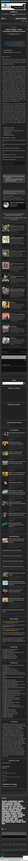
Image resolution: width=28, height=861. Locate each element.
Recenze (3, 815)
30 (24, 849)
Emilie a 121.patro (13, 302)
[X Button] (16, 18)
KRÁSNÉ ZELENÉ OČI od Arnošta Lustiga (17, 226)
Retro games (14, 816)
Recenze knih (14, 27)
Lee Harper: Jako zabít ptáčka (13, 699)
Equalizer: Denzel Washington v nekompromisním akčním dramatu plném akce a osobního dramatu (13, 729)
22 (20, 847)
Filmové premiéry (17, 804)
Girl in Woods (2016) (12, 686)
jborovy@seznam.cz (12, 786)
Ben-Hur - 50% (11, 668)
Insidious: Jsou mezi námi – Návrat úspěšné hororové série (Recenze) (16, 524)
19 (10, 847)
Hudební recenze (16, 808)
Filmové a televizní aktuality (7, 804)
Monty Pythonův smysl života (16, 482)
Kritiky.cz (14, 12)
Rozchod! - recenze (12, 655)
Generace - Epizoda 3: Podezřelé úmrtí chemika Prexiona (17, 277)
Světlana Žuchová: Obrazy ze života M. (16, 684)
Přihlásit (4, 763)
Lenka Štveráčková (10, 33)
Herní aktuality (20, 806)
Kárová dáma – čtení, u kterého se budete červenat (14, 30)
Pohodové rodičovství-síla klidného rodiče (17, 314)
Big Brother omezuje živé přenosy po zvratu (13, 566)
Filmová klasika (10, 803)
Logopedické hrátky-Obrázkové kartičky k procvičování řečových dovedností (17, 238)
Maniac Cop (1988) (11, 709)
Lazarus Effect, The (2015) (13, 697)
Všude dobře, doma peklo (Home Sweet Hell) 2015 (13, 625)
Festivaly (3, 803)
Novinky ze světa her (6, 813)
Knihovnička (22, 808)
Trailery (16, 820)
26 (10, 849)
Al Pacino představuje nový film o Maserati (12, 561)
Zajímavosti (7, 822)
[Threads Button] (19, 18)
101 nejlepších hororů (12, 801)
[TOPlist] (4, 829)
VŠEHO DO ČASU (13, 338)
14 (17, 844)
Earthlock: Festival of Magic (13, 702)
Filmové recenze (5, 806)
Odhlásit (8, 763)
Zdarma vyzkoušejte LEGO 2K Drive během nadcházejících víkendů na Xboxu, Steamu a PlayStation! (13, 734)
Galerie (14, 806)
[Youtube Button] (22, 18)
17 (3, 847)
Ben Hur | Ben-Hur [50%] (13, 671)
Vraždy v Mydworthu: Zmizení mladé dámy (17, 251)
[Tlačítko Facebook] (18, 18)
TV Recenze (21, 820)
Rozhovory (20, 816)
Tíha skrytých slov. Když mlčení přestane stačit (17, 264)
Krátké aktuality (11, 810)
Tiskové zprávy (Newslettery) (7, 820)
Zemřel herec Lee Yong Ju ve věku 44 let (12, 555)
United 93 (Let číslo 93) (13, 649)
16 (24, 844)
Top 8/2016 (9, 700)
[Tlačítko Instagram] (21, 18)
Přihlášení (23, 351)
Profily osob (13, 813)
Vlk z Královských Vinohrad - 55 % (15, 690)
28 (17, 849)
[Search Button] (25, 18)
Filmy (10, 806)
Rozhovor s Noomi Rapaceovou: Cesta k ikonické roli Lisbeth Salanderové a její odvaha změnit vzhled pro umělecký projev (13, 639)
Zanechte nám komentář (14, 34)
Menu (4, 18)
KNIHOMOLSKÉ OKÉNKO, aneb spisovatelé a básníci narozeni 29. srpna (16, 600)
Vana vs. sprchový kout (12, 712)
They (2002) (10, 715)
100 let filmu (4, 801)
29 (20, 849)
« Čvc (3, 854)
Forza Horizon (10, 703)
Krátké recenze (19, 810)
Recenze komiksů (21, 815)
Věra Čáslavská (10, 696)
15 (20, 844)
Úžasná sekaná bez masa (13, 691)
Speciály (11, 818)
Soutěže (7, 818)
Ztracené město (11, 650)
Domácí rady (20, 801)
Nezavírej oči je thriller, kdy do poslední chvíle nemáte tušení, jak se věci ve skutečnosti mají (13, 751)
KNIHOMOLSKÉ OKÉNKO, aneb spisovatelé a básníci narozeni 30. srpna (16, 540)
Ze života (23, 822)
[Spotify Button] (24, 18)
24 (3, 849)
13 (13, 844)
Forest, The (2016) (12, 680)
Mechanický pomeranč (12, 656)
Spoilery (16, 818)
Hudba (10, 808)
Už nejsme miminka (12, 669)
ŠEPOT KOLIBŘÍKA (13, 326)
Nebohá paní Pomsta (12, 658)
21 (17, 847)
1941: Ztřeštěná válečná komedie (17, 432)
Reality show (19, 813)
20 (14, 847)
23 (24, 847)
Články (3, 823)
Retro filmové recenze (6, 816)
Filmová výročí (17, 803)
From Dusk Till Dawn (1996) (13, 705)
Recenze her (8, 815)
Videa (3, 822)
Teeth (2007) (10, 717)
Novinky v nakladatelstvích (15, 811)
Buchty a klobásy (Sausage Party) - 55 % (16, 672)
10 (3, 844)
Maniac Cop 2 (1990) (11, 711)
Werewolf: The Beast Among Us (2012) (11, 550)
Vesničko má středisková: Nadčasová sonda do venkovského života (17, 503)
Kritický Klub (4, 810)
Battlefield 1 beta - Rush (12, 714)
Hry (7, 808)
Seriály (3, 818)
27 (14, 849)
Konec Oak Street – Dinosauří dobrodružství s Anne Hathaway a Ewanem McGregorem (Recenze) (17, 492)
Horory (3, 808)
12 (10, 844)
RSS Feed (4, 768)
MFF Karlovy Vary (5, 811)
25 (6, 849)
